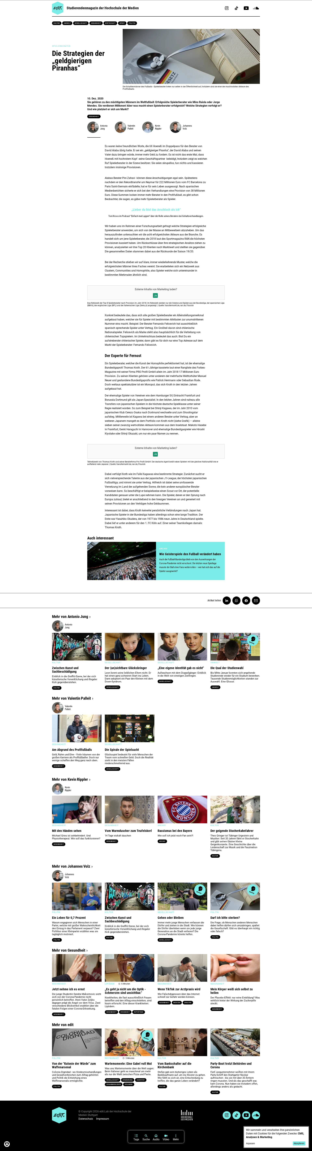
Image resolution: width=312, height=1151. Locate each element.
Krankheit (125, 1012)
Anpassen (250, 1143)
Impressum (102, 1118)
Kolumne (129, 1084)
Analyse (187, 1002)
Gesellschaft (81, 23)
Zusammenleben (113, 1084)
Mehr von (70, 616)
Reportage (138, 1012)
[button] (56, 647)
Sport (122, 23)
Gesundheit (96, 23)
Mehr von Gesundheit (68, 950)
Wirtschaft (110, 23)
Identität (141, 1080)
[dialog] (276, 1137)
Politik (132, 23)
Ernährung (128, 1080)
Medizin (176, 1002)
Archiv (162, 841)
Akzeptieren (299, 1143)
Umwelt (67, 23)
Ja (155, 295)
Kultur (57, 23)
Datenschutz (85, 1118)
